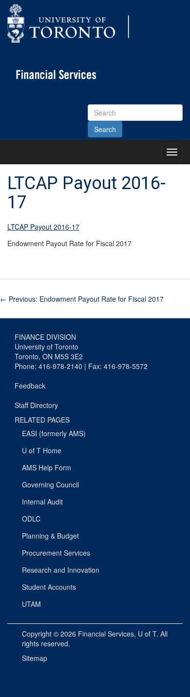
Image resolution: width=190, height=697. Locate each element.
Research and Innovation (60, 570)
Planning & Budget (50, 536)
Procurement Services (56, 553)
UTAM (31, 604)
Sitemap (34, 658)
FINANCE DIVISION (45, 337)
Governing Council (50, 484)
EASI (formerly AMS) (54, 433)
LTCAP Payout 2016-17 (43, 227)
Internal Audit (42, 501)
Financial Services (106, 634)
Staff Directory (36, 405)
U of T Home (41, 450)
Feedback (30, 385)
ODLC (31, 518)
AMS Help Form (46, 467)
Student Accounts (49, 587)
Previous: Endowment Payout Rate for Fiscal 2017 (82, 299)
